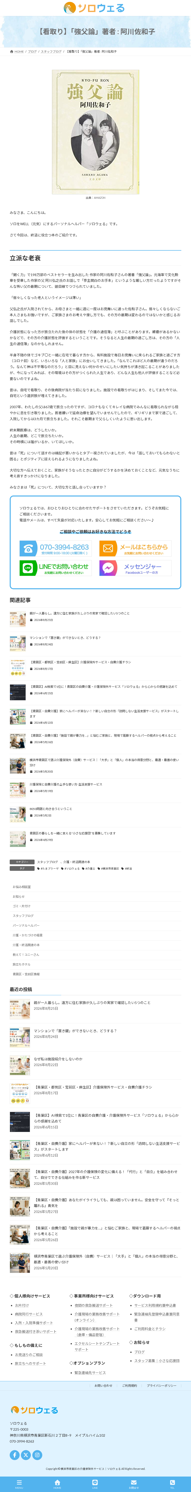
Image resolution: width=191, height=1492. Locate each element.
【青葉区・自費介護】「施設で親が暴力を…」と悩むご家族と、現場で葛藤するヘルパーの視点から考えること (103, 735)
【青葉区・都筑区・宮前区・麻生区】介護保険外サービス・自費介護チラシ (80, 662)
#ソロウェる (72, 868)
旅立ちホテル (22, 964)
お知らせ (19, 896)
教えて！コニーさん (26, 955)
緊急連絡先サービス (90, 1373)
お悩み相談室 (22, 887)
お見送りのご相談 (29, 1355)
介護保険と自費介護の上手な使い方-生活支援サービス (66, 784)
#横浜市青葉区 (110, 868)
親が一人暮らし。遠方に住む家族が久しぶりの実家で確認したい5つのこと (80, 613)
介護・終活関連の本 (76, 862)
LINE (95, 1487)
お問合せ (134, 1487)
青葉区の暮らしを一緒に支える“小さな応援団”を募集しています (73, 833)
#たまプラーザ (50, 868)
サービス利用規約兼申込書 (155, 1305)
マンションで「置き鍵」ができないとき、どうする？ (65, 638)
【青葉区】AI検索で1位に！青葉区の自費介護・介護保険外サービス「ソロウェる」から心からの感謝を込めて (103, 687)
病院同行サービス (29, 1314)
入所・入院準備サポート (34, 1323)
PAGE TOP (183, 1469)
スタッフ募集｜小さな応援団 (157, 1361)
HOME (57, 1487)
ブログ (139, 1352)
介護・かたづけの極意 (28, 935)
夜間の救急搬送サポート (94, 1305)
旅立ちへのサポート (30, 1363)
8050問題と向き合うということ (51, 809)
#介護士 (90, 868)
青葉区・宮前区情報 (26, 974)
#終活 (128, 868)
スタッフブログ (47, 862)
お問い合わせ (103, 1386)
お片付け (22, 1305)
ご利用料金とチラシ (150, 1329)
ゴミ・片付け (22, 906)
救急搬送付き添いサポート (36, 1331)
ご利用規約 (129, 1386)
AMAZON (99, 197)
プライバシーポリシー (162, 1386)
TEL (172, 1487)
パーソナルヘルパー (26, 925)
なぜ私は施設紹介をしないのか (58, 1059)
